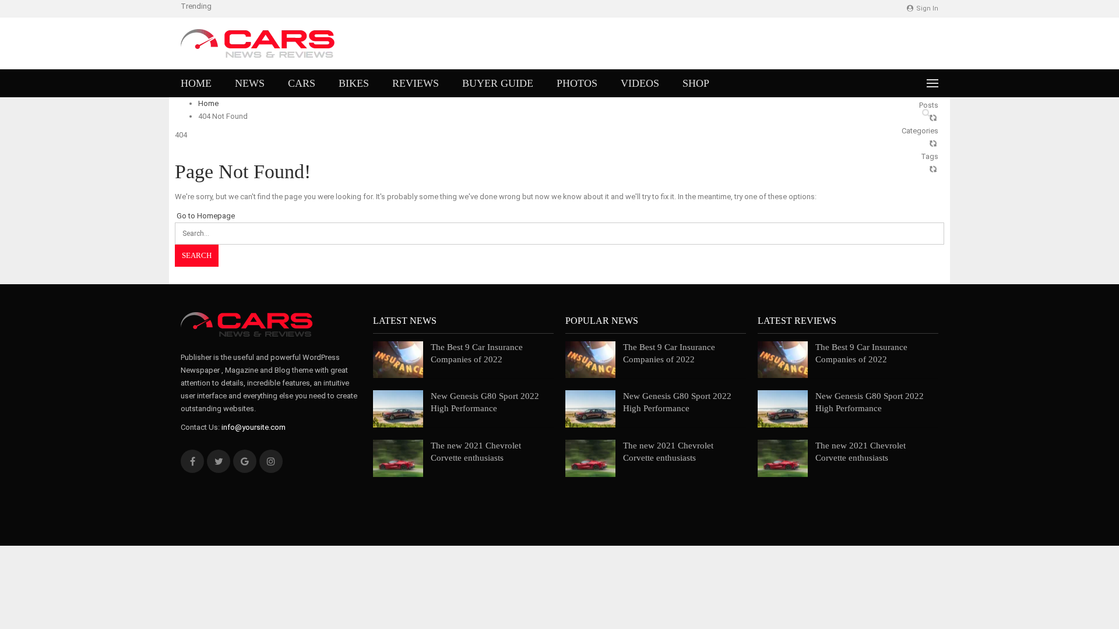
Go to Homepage (205, 215)
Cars (301, 83)
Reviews (415, 83)
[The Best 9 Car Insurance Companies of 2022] (398, 360)
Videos (640, 83)
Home (196, 83)
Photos (577, 83)
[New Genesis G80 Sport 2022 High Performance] (398, 408)
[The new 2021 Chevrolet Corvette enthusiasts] (398, 458)
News (250, 83)
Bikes (354, 83)
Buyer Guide (497, 83)
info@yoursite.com (253, 427)
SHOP (695, 83)
